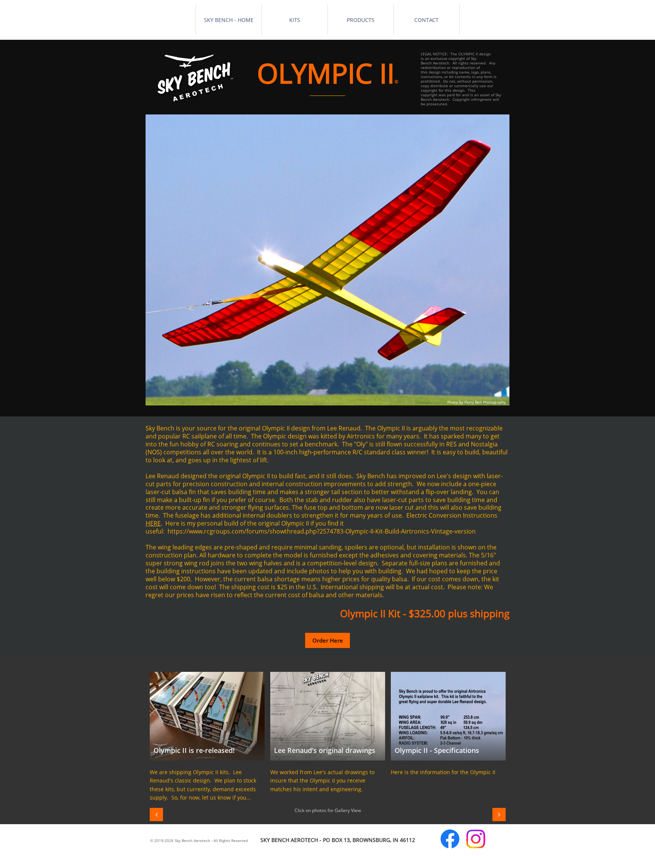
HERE (153, 523)
